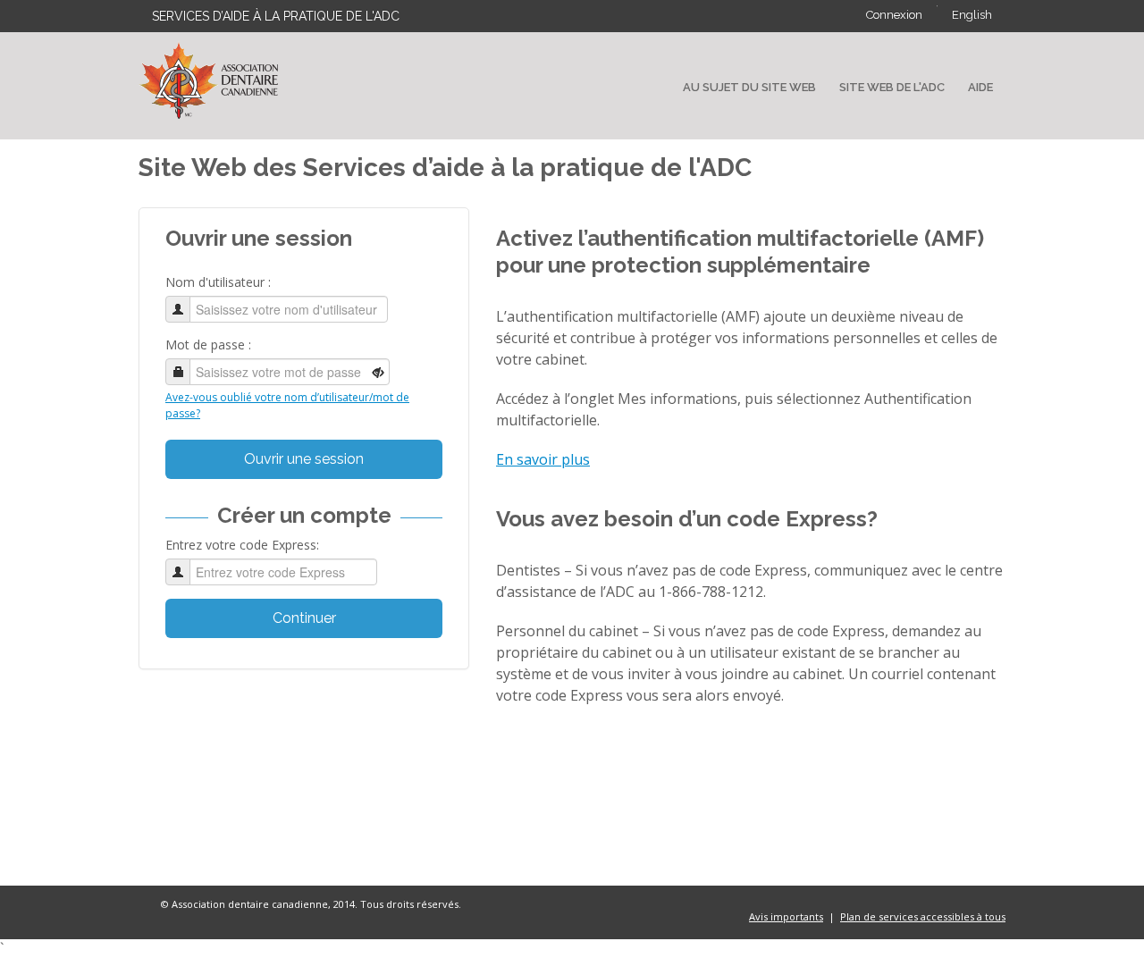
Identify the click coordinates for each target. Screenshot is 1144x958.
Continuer (304, 617)
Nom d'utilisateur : (218, 281)
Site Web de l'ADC (892, 87)
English (972, 14)
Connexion (894, 14)
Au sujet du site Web (749, 87)
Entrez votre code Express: (242, 544)
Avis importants (786, 916)
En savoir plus (543, 459)
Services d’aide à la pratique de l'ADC (276, 16)
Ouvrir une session (304, 458)
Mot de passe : (208, 344)
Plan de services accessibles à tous (922, 916)
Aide (980, 87)
